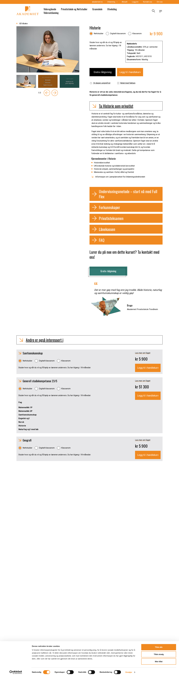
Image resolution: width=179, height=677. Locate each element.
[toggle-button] (161, 11)
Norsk (21, 422)
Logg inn (135, 2)
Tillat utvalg (159, 654)
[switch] (70, 672)
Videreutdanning (51, 13)
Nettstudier (98, 33)
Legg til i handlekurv (130, 72)
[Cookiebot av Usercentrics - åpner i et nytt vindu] (15, 672)
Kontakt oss (147, 2)
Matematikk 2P (25, 411)
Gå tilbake (23, 23)
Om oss (160, 2)
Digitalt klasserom (118, 33)
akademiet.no (97, 2)
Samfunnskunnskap (33, 353)
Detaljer (128, 672)
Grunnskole (97, 9)
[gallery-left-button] (47, 93)
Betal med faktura (127, 83)
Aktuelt (124, 2)
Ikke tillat (158, 661)
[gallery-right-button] (55, 93)
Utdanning (111, 2)
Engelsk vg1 (24, 418)
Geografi (27, 440)
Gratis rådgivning (103, 72)
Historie (22, 426)
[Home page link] (27, 11)
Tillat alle (158, 647)
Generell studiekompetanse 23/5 (40, 381)
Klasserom (137, 33)
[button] (126, 105)
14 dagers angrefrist (101, 83)
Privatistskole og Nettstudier (74, 9)
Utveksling (112, 9)
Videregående (50, 9)
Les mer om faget (142, 353)
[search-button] (153, 11)
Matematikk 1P (25, 407)
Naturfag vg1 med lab (28, 429)
